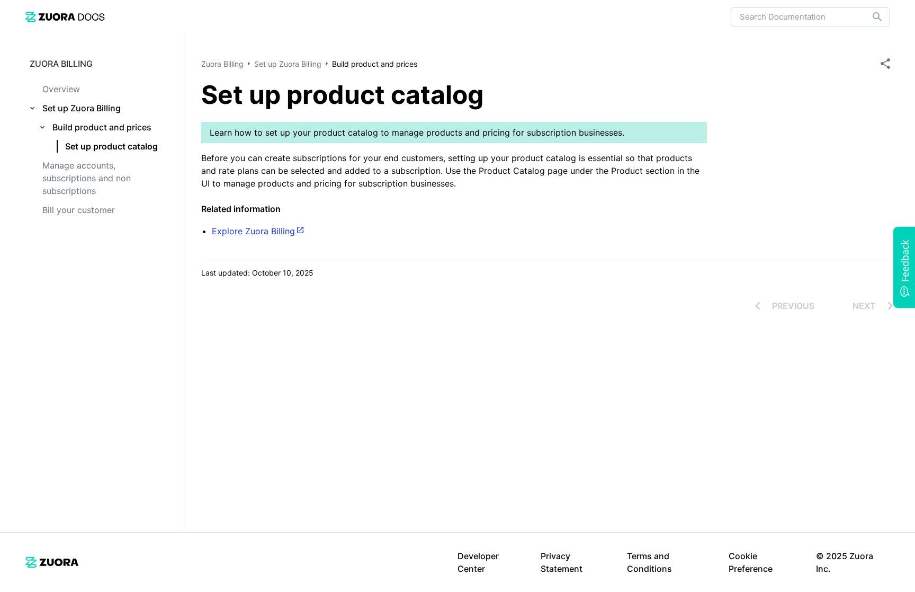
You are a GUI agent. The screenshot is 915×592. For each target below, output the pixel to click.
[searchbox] (870, 16)
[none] (885, 63)
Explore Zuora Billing (253, 231)
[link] (65, 17)
